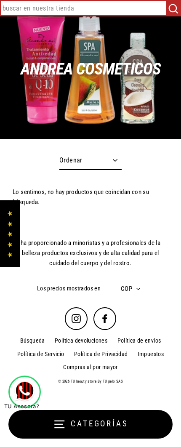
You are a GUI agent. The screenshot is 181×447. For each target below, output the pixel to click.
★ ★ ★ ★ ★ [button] (10, 234)
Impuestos (151, 354)
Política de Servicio (40, 354)
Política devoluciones (81, 340)
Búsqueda (32, 340)
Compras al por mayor (90, 367)
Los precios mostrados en (69, 288)
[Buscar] (173, 8)
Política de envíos (139, 340)
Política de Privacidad (101, 354)
